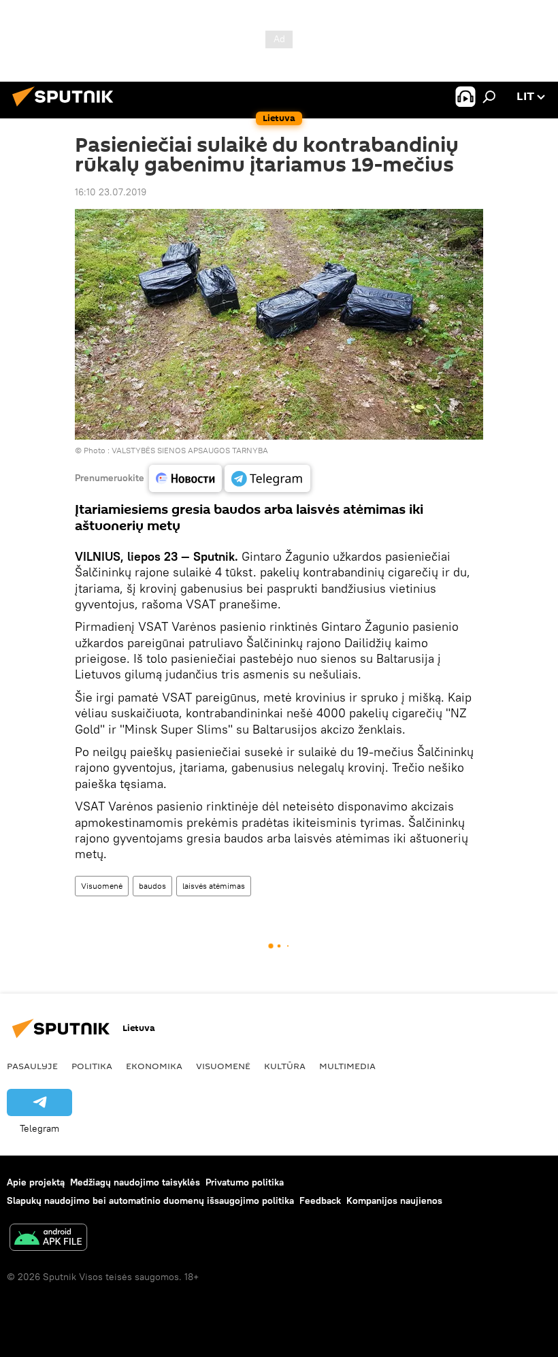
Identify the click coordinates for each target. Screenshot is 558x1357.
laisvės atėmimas (213, 886)
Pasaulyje (32, 1066)
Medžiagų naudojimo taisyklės (135, 1182)
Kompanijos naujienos (394, 1200)
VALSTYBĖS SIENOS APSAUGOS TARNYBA (190, 450)
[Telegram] (267, 478)
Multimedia (347, 1066)
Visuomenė (101, 886)
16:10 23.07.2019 (110, 192)
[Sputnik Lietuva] (67, 108)
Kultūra (285, 1066)
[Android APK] (48, 1239)
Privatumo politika (245, 1182)
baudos (152, 886)
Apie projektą (36, 1182)
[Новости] (185, 478)
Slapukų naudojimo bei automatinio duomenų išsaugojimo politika (150, 1200)
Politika (91, 1066)
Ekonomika (154, 1066)
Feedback (320, 1200)
